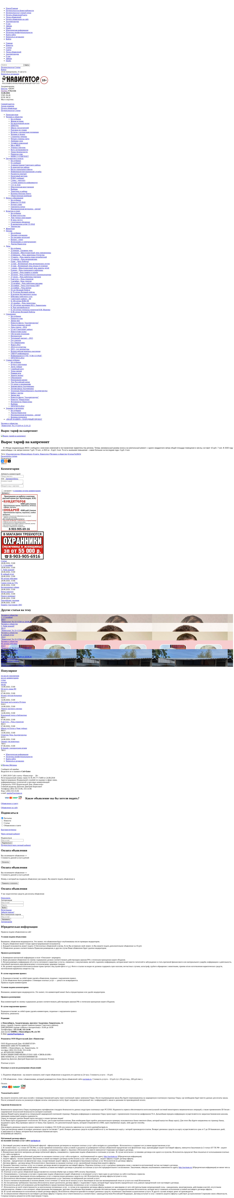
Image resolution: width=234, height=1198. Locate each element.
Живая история (17, 121)
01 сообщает (16, 163)
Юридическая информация (17, 30)
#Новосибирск (26, 454)
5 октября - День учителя (21, 281)
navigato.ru (87, 1079)
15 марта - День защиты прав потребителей (29, 257)
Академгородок (12, 21)
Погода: (4, 89)
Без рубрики (16, 119)
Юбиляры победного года (21, 296)
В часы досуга (17, 220)
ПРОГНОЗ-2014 (17, 358)
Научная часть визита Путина (13, 702)
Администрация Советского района (26, 165)
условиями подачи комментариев (27, 491)
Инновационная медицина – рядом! (26, 209)
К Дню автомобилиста (20, 307)
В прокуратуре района (20, 167)
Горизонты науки (18, 207)
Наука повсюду (7, 592)
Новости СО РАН (18, 202)
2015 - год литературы (20, 349)
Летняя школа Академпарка (22, 389)
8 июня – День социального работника (27, 270)
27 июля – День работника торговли (26, 277)
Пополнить (5, 898)
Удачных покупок (18, 147)
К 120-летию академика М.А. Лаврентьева (28, 305)
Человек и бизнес (18, 134)
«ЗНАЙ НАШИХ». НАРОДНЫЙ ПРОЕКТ (24, 419)
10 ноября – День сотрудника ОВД (25, 286)
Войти (8, 39)
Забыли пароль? (7, 912)
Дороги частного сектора (11, 709)
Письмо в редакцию (19, 235)
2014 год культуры (18, 347)
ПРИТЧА (15, 126)
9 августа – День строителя (22, 279)
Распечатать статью (9, 456)
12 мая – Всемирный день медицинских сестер (30, 264)
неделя (4, 682)
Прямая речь (16, 373)
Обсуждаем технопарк (20, 334)
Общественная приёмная (21, 196)
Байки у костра (17, 393)
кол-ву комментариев (10, 678)
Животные (10, 229)
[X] (9, 461)
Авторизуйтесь (12, 479)
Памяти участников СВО (11, 605)
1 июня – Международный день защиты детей (30, 268)
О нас (8, 24)
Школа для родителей (20, 128)
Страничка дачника (19, 137)
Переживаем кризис (19, 380)
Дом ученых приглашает (21, 218)
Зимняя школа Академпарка (22, 386)
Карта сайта (11, 35)
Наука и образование (14, 198)
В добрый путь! (7, 574)
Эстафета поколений (19, 143)
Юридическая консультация (22, 187)
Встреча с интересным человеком (25, 132)
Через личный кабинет (10, 834)
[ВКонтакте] (2, 461)
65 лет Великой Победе (20, 290)
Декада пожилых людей (21, 325)
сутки (3, 680)
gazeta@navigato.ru (14, 793)
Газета (24, 15)
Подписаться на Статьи (15, 13)
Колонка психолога (19, 417)
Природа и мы (17, 154)
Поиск (8, 8)
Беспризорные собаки (10, 587)
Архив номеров (7, 106)
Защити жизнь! (17, 375)
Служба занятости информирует (24, 183)
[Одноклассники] (5, 461)
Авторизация (6, 922)
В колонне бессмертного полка (24, 294)
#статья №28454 (74, 454)
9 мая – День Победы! (20, 261)
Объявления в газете (12, 825)
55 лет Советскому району (22, 329)
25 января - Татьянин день (22, 250)
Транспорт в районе (19, 191)
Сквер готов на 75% (9, 583)
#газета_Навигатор (41, 454)
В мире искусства (18, 215)
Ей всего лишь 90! (8, 689)
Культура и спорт (13, 211)
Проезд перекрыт (8, 596)
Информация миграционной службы (26, 172)
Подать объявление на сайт (17, 19)
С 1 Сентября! (7, 565)
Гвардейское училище (10, 600)
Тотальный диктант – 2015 (22, 338)
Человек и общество (14, 117)
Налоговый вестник (19, 176)
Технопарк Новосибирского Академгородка (29, 391)
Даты (8, 246)
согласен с (22, 491)
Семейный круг (17, 369)
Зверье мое (15, 321)
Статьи (28, 13)
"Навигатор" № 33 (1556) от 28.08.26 (16, 622)
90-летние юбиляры (9, 578)
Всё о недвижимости (19, 150)
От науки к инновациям (21, 384)
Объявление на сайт (9, 808)
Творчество (15, 226)
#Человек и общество (58, 454)
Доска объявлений (13, 17)
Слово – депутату (18, 180)
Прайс (8, 28)
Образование (16, 378)
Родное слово (16, 204)
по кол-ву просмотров (10, 676)
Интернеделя (16, 336)
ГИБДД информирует (20, 353)
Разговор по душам (19, 130)
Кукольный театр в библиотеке (14, 715)
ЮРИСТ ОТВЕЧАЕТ (20, 156)
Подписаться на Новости (16, 10)
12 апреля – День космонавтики (24, 259)
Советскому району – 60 (21, 299)
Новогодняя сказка (18, 332)
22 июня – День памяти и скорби (24, 272)
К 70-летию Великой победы (23, 292)
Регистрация (6, 910)
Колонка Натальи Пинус (21, 193)
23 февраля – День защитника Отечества (27, 255)
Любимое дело (17, 141)
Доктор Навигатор (18, 244)
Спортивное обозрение (20, 222)
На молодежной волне (20, 123)
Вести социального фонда (21, 169)
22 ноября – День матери (21, 288)
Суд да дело (15, 185)
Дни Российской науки (20, 382)
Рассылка (8, 818)
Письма (9, 231)
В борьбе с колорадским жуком (14, 748)
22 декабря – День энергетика (23, 303)
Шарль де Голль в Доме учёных (14, 728)
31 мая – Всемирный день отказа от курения (29, 266)
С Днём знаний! (7, 570)
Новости (30, 10)
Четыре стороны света (20, 139)
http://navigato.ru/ (110, 1156)
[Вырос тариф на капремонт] (13, 436)
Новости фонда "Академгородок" (25, 323)
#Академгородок (13, 454)
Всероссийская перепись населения (25, 351)
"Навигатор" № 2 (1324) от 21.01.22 (16, 426)
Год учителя (16, 340)
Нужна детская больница (11, 695)
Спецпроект (11, 314)
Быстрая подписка (8, 830)
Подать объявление (14, 15)
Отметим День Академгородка (14, 735)
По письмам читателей (20, 237)
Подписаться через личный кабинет (16, 845)
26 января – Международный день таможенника (31, 253)
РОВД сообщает (17, 178)
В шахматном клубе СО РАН (23, 224)
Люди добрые (16, 367)
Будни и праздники (19, 364)
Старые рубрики (13, 360)
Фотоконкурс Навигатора (21, 402)
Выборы (14, 189)
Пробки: (4, 91)
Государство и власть (14, 158)
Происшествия (12, 115)
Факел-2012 (15, 345)
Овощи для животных (10, 741)
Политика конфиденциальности (19, 32)
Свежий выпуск (7, 104)
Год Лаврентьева (18, 343)
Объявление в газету (9, 803)
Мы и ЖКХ (15, 145)
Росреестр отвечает (19, 174)
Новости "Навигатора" (20, 399)
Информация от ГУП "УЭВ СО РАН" (26, 356)
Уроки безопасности (19, 152)
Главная (14, 8)
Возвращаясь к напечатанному (23, 242)
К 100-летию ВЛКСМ (20, 301)
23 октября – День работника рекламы (27, 283)
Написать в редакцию (15, 37)
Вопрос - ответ (17, 240)
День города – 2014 (19, 327)
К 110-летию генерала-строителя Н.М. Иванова (30, 310)
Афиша (9, 26)
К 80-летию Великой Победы (23, 312)
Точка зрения (16, 371)
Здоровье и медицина (15, 408)
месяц (3, 684)
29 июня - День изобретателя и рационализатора (31, 275)
